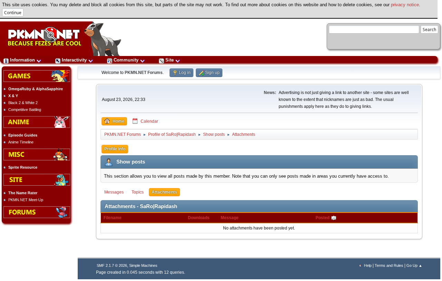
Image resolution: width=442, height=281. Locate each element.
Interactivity (74, 60)
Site (169, 60)
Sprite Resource (22, 167)
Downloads (199, 217)
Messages (114, 192)
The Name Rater (22, 193)
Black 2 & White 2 (23, 103)
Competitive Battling (24, 109)
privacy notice (405, 4)
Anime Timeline (20, 142)
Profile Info (114, 149)
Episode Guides (22, 135)
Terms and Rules (389, 265)
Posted (323, 217)
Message (230, 217)
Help (368, 265)
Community (126, 60)
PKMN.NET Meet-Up (25, 200)
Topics (138, 192)
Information (22, 60)
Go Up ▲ (414, 265)
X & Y (13, 96)
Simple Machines (143, 265)
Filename (113, 217)
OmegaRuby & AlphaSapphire (35, 89)
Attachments (164, 192)
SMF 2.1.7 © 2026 (112, 265)
